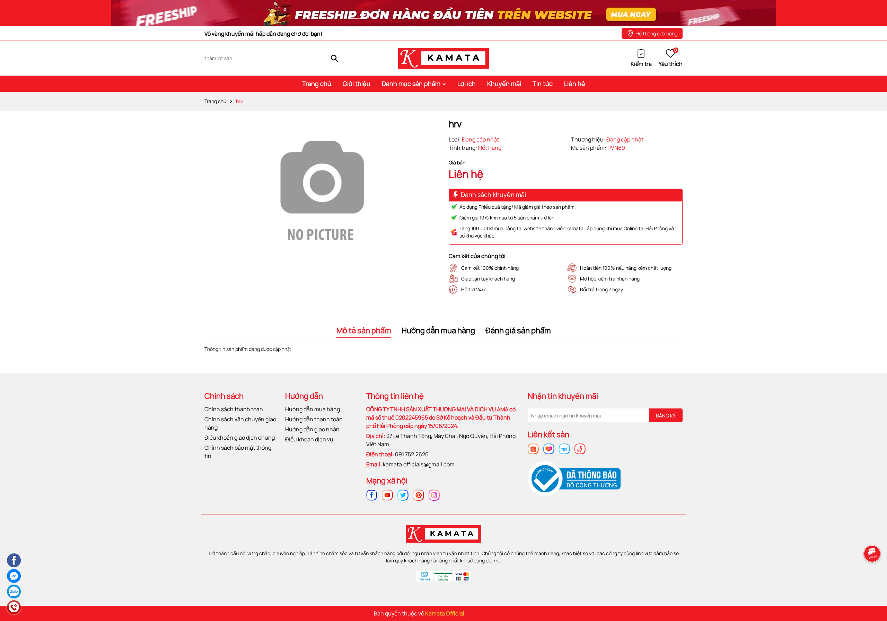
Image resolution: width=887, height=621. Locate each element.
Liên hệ (574, 83)
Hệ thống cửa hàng (656, 33)
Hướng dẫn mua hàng (312, 409)
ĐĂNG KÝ (666, 415)
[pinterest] (418, 494)
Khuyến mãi (504, 83)
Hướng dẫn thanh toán (314, 419)
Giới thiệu (356, 83)
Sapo (507, 613)
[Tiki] (564, 448)
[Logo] (443, 57)
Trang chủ (316, 83)
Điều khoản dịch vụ (309, 439)
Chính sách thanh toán (233, 409)
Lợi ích (466, 83)
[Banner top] (443, 12)
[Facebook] (371, 494)
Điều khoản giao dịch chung (239, 437)
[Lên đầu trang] (873, 577)
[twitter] (403, 494)
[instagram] (434, 494)
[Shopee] (533, 448)
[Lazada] (548, 448)
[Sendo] (580, 448)
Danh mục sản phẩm (412, 83)
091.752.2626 (412, 454)
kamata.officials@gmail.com (419, 464)
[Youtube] (387, 494)
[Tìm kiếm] (334, 58)
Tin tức (543, 83)
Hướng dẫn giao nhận (312, 429)
